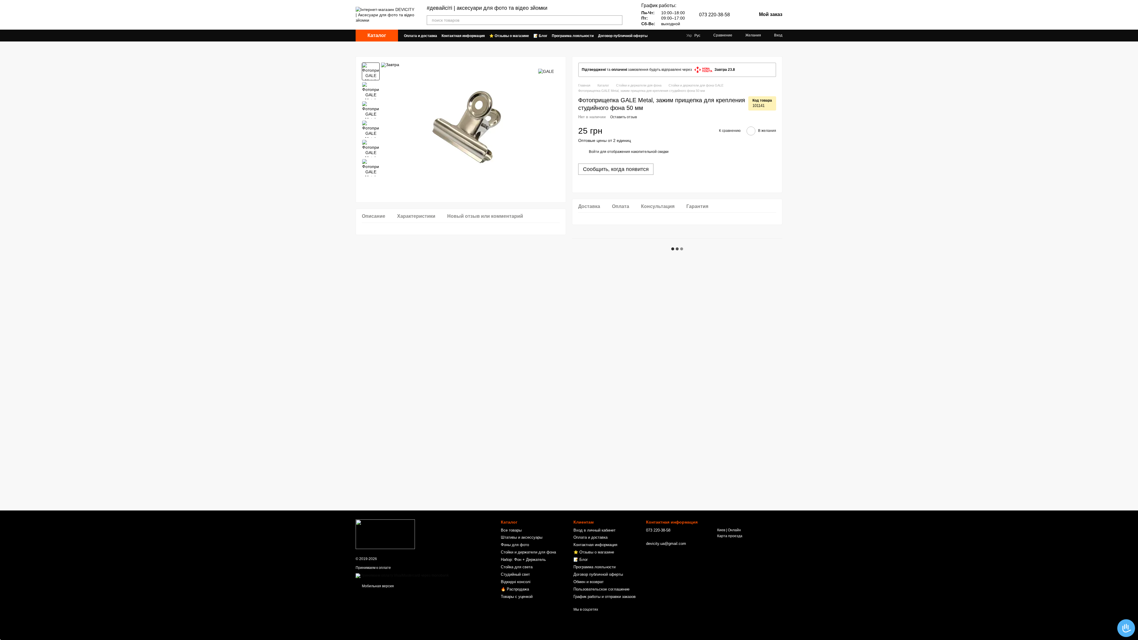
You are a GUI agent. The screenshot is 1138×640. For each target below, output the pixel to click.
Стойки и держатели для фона (528, 552)
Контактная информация (463, 36)
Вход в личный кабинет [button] (594, 530)
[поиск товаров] (617, 20)
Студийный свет (515, 574)
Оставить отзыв (623, 117)
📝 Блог (540, 36)
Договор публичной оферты (623, 36)
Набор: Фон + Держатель (523, 559)
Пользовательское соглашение (601, 589)
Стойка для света (517, 567)
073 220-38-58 (714, 14)
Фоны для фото (515, 545)
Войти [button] (594, 152)
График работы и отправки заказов (604, 596)
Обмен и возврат (588, 582)
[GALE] (546, 71)
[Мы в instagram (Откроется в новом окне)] (677, 35)
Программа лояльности (573, 36)
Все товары (511, 530)
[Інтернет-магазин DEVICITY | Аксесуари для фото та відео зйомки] (385, 534)
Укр (689, 35)
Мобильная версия (377, 586)
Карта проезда (729, 536)
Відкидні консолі (515, 582)
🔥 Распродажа (515, 589)
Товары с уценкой (517, 596)
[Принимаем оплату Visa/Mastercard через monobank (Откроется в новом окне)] (402, 575)
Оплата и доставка (420, 36)
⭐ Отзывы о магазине (509, 36)
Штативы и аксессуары (521, 537)
